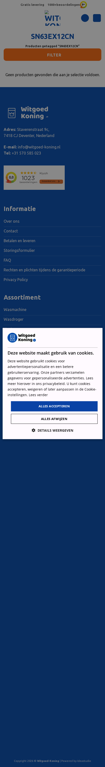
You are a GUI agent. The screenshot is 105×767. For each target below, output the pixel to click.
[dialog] (53, 383)
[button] (52, 430)
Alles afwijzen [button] (54, 418)
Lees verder (38, 395)
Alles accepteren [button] (54, 406)
